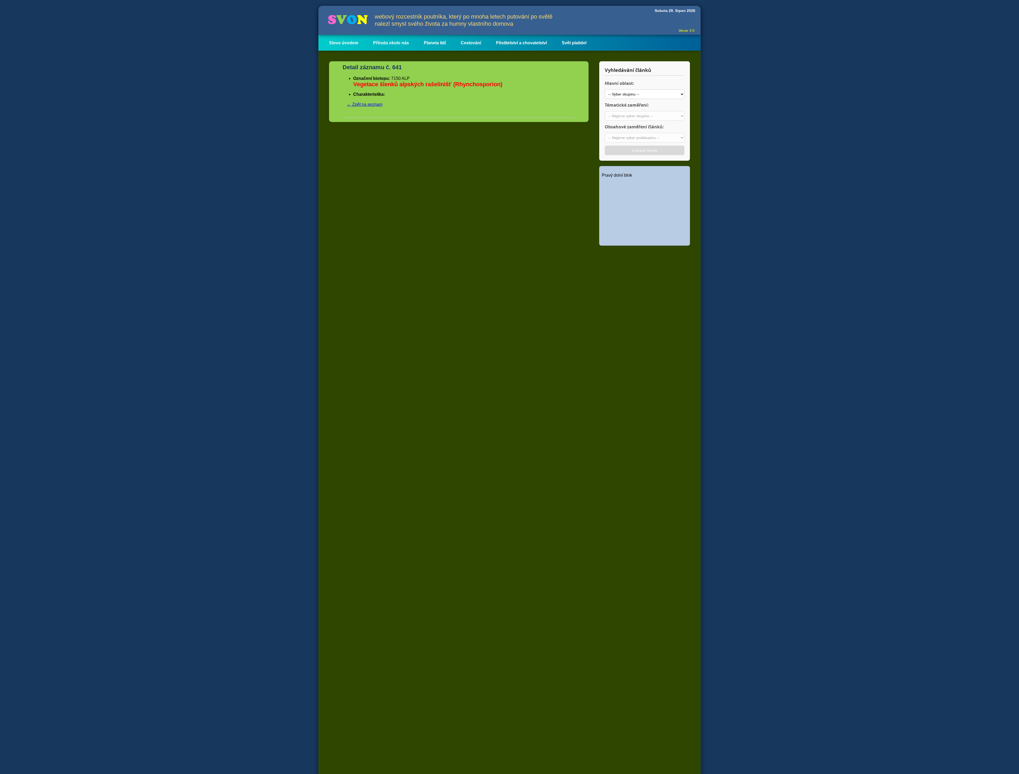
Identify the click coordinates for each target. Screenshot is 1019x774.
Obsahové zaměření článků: (634, 127)
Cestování (471, 43)
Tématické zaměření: (627, 105)
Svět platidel (574, 43)
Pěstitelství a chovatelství (521, 43)
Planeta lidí (435, 43)
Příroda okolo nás (391, 43)
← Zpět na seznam (364, 104)
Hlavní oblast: (619, 83)
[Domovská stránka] (346, 20)
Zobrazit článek (644, 150)
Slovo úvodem (343, 43)
